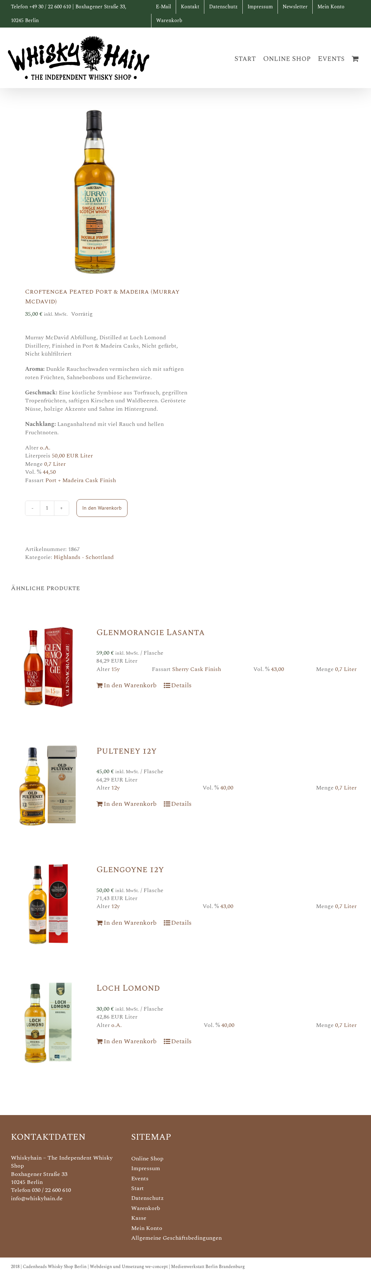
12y (115, 787)
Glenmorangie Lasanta (150, 632)
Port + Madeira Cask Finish (80, 480)
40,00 (226, 787)
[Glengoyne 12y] (48, 904)
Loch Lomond (128, 988)
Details (181, 685)
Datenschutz (147, 1198)
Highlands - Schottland (84, 557)
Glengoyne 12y (130, 869)
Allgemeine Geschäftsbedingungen (176, 1238)
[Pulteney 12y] (48, 785)
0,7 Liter (55, 464)
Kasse (138, 1218)
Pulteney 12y (126, 751)
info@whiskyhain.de (37, 1198)
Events (140, 1178)
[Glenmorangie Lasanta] (48, 667)
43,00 (277, 669)
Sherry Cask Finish (196, 669)
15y (115, 669)
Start (137, 1188)
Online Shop (147, 1159)
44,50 (49, 472)
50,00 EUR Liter (72, 455)
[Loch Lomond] (48, 1023)
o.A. (45, 447)
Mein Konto (146, 1228)
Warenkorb (145, 1208)
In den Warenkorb (102, 508)
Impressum (145, 1168)
